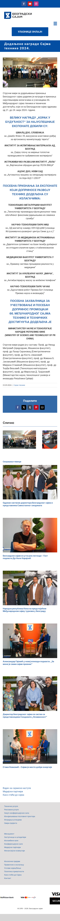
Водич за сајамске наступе (17, 788)
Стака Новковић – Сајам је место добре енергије (27, 767)
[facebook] (23, 3)
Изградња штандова (13, 820)
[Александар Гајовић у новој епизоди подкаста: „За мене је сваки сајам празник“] (30, 641)
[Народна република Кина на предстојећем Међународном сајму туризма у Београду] (30, 588)
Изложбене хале (11, 840)
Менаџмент (9, 834)
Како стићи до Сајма (12, 875)
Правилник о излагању (14, 865)
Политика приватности (14, 871)
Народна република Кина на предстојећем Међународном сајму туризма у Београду (24, 609)
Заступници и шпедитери (15, 837)
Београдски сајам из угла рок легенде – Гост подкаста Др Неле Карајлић (25, 557)
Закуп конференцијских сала (16, 813)
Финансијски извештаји (14, 851)
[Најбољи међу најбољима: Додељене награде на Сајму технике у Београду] (19, 439)
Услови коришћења (12, 868)
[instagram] (36, 3)
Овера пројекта (10, 823)
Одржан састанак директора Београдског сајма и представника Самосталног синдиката (28, 504)
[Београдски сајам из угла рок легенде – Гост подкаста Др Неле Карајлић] (30, 535)
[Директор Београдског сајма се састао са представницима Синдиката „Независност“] (30, 693)
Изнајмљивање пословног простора (19, 816)
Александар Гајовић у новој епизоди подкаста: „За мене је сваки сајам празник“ (28, 662)
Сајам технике (19, 385)
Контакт (7, 878)
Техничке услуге (11, 806)
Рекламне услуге (11, 810)
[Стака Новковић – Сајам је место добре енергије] (30, 746)
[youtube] (30, 3)
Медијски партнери (13, 791)
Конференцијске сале (13, 844)
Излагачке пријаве (12, 861)
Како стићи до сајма (13, 795)
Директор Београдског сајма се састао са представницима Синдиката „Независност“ (25, 715)
